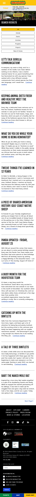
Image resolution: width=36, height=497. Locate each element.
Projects (18, 47)
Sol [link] (9, 460)
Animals (18, 33)
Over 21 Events (11, 485)
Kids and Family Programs (14, 482)
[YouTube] (18, 422)
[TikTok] (23, 422)
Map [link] (18, 495)
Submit (7, 490)
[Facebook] (7, 422)
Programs (18, 44)
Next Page (29, 401)
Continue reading (7, 122)
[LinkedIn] (28, 422)
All (18, 29)
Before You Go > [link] (18, 9)
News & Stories (18, 51)
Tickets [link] (6, 495)
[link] (18, 3)
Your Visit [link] (30, 495)
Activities (18, 40)
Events (18, 37)
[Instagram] (12, 422)
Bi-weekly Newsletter (13, 476)
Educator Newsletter (13, 479)
